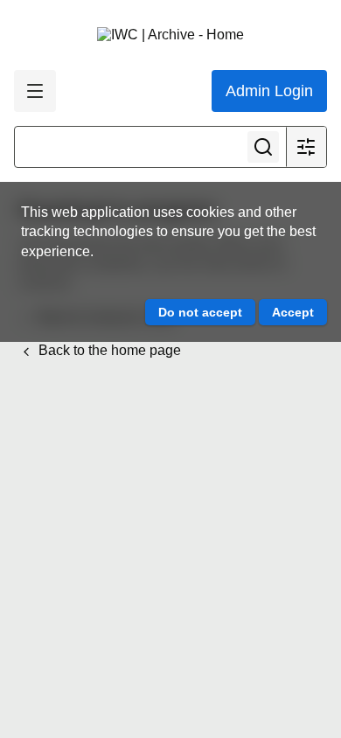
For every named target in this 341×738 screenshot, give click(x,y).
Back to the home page (108, 350)
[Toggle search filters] (306, 147)
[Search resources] (263, 147)
